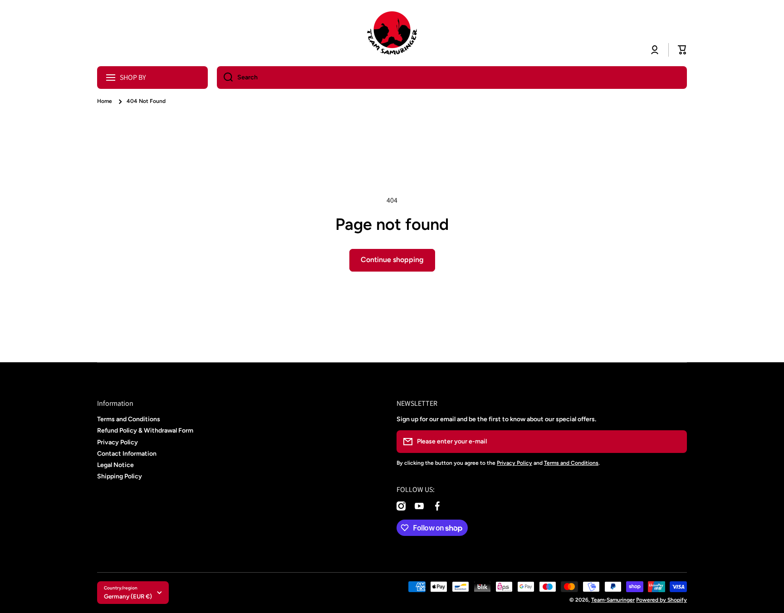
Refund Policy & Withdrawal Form (145, 430)
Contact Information (127, 453)
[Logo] (392, 33)
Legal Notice (115, 465)
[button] (682, 49)
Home (104, 101)
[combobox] (452, 77)
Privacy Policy (117, 442)
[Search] (225, 77)
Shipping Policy (119, 476)
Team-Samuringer (613, 600)
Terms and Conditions (128, 419)
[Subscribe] (675, 441)
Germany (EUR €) (128, 596)
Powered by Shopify (661, 600)
